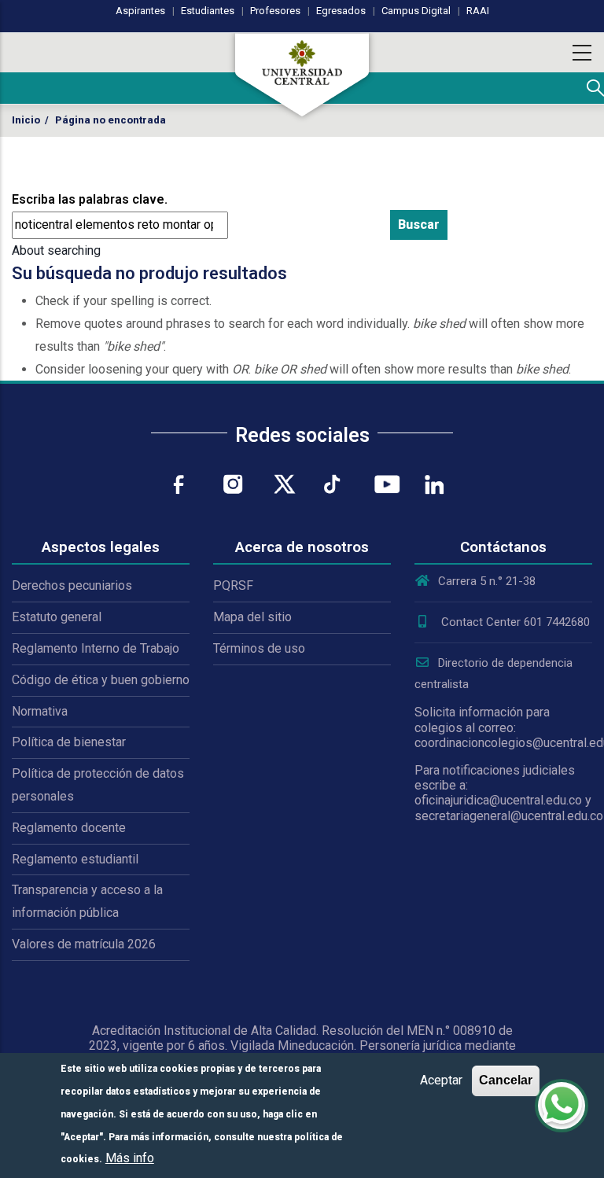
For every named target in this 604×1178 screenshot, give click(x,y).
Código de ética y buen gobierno (101, 679)
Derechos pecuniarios (72, 585)
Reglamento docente (69, 827)
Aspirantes (140, 11)
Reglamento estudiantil (75, 859)
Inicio (26, 120)
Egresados (341, 11)
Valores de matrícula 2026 (84, 944)
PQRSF (233, 585)
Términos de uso (259, 648)
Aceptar (441, 1080)
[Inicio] (302, 74)
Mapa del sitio (252, 616)
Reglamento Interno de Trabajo (95, 648)
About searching (56, 250)
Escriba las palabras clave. (90, 199)
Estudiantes (207, 11)
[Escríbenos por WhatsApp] (561, 1105)
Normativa (40, 711)
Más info (129, 1157)
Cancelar (505, 1080)
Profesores (275, 11)
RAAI (477, 11)
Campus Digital (416, 11)
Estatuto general (56, 616)
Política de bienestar (69, 741)
